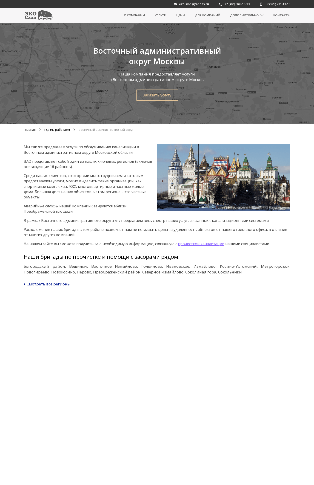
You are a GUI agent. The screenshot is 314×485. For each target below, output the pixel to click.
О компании (134, 15)
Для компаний (207, 15)
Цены (180, 15)
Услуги (160, 15)
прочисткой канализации (201, 243)
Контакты (281, 15)
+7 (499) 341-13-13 (237, 4)
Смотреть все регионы (48, 284)
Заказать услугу (157, 95)
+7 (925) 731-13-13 (277, 4)
